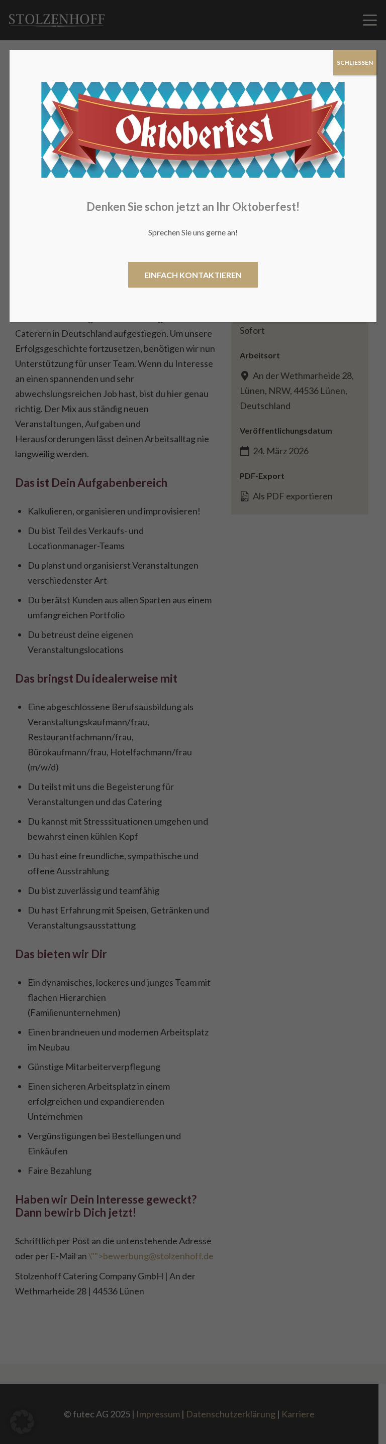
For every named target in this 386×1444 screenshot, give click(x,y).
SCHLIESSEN (355, 62)
